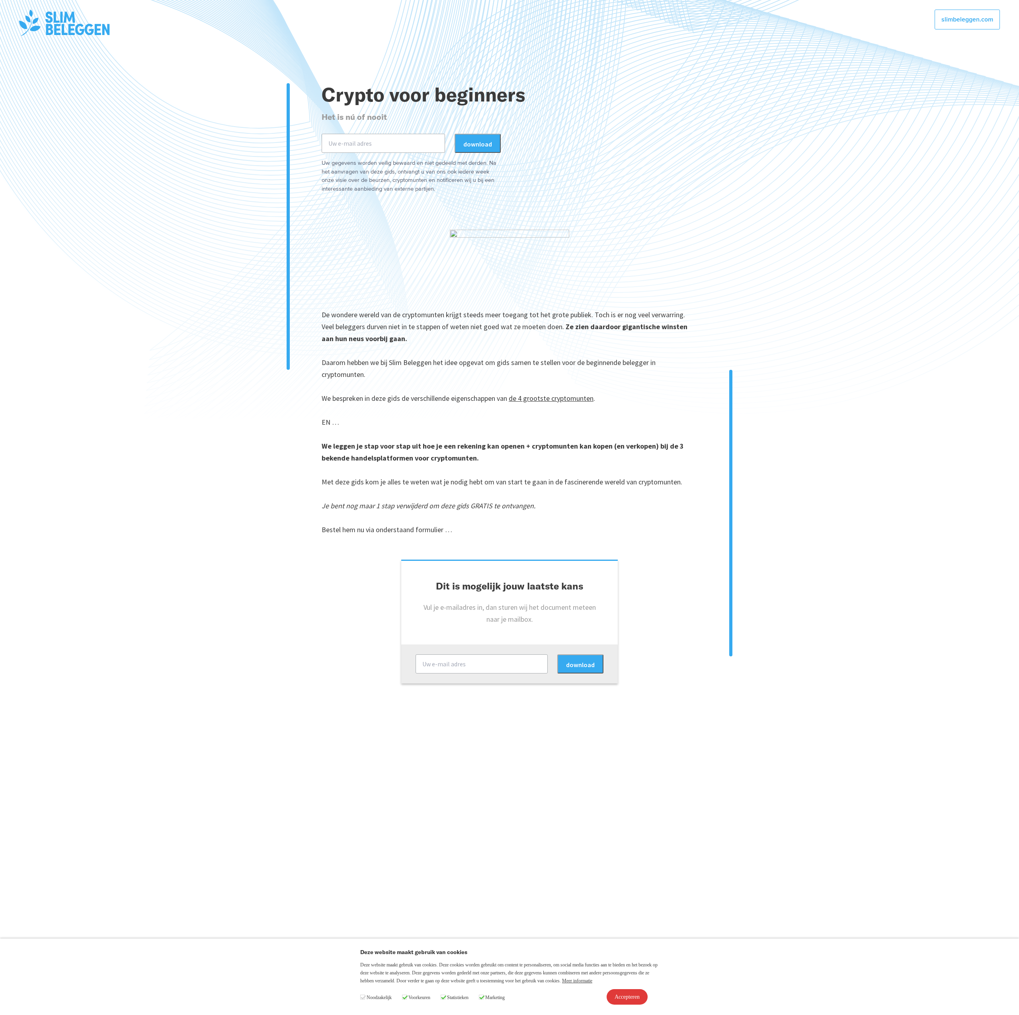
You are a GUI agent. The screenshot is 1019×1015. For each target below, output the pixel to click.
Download (477, 144)
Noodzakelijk (379, 997)
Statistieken (458, 997)
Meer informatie (577, 981)
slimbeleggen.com (967, 19)
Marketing (495, 997)
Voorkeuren (419, 997)
